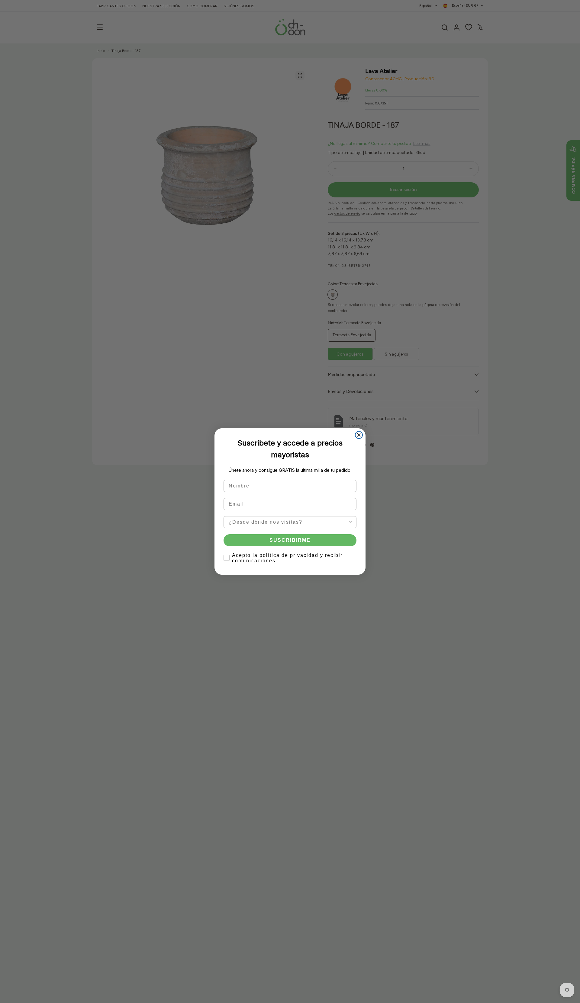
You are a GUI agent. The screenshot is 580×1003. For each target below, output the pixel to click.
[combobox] (288, 522)
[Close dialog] (358, 435)
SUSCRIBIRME (290, 540)
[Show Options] (351, 522)
